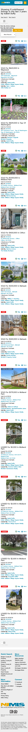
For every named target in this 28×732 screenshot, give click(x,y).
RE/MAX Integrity (6, 139)
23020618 (8, 510)
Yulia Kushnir (12, 522)
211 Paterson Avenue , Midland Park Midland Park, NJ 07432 (12, 512)
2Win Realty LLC (6, 88)
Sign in (20, 2)
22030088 (8, 619)
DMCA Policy (4, 698)
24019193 (8, 129)
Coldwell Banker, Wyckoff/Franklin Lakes (13, 408)
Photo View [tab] (6, 30)
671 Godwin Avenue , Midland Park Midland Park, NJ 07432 (11, 567)
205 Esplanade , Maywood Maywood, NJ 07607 (9, 76)
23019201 (8, 290)
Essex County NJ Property (5, 669)
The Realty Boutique (7, 251)
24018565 (8, 184)
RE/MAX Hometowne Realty (9, 469)
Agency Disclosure (20, 662)
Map (18, 41)
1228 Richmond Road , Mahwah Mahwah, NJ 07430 (10, 346)
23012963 (8, 564)
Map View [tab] (18, 30)
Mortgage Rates (19, 670)
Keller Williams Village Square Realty (12, 84)
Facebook (19, 682)
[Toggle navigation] (25, 2)
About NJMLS (4, 684)
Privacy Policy (5, 696)
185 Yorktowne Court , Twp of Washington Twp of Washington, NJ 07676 (14, 131)
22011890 (8, 398)
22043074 (8, 343)
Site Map (3, 693)
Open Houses (5, 672)
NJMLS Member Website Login (19, 659)
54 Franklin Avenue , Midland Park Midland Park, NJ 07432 (11, 186)
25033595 (8, 453)
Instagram (19, 686)
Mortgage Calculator (21, 668)
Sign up (16, 2)
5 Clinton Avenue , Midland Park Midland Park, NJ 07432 (11, 400)
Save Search (4, 17)
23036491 (8, 237)
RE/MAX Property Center (8, 357)
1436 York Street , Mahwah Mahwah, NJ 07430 (9, 292)
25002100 (8, 74)
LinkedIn (18, 684)
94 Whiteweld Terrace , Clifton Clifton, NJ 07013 (10, 239)
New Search (12, 17)
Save (24, 41)
